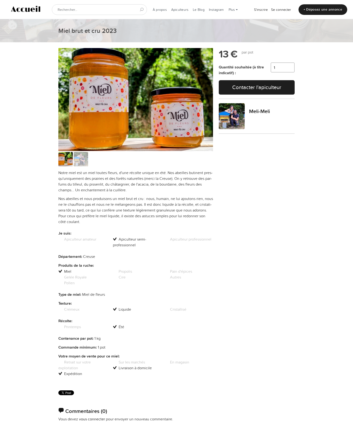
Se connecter (281, 9)
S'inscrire (261, 9)
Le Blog (199, 9)
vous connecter (92, 419)
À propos (160, 9)
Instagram (216, 9)
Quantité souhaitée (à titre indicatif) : (241, 70)
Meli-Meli (259, 111)
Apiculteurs (180, 9)
